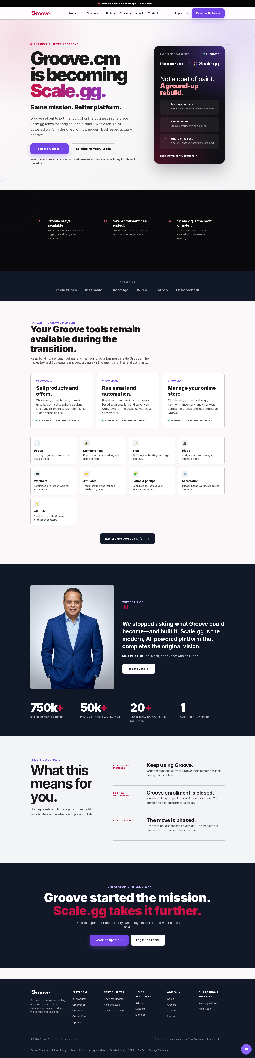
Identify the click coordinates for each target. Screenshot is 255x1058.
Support (140, 1008)
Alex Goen (205, 1008)
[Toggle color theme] (187, 13)
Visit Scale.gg (112, 1004)
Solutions (93, 13)
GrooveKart (79, 1016)
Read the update (114, 999)
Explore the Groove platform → (127, 538)
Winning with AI (208, 1003)
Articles (139, 1003)
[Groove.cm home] (40, 13)
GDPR (131, 1050)
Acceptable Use (97, 1050)
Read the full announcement (178, 155)
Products (74, 13)
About (139, 13)
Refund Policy (78, 1050)
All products (79, 999)
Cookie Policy (117, 1050)
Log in (179, 13)
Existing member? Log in (93, 148)
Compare (125, 13)
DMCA (141, 1050)
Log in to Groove (148, 940)
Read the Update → (208, 13)
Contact (153, 13)
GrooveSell (78, 1004)
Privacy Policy (59, 1050)
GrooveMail (79, 1010)
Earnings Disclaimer (159, 1050)
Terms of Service (39, 1050)
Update (110, 13)
